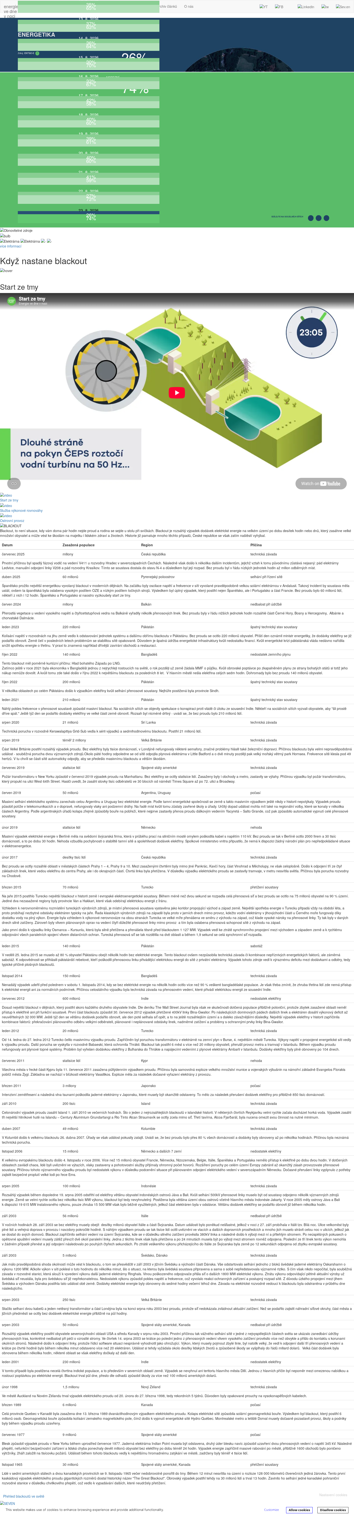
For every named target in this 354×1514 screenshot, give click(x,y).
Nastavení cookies (333, 1494)
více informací (10, 246)
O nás (188, 6)
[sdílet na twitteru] (327, 220)
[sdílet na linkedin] (319, 220)
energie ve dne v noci (11, 7)
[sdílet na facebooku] (311, 220)
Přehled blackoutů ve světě (23, 1496)
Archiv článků (167, 6)
